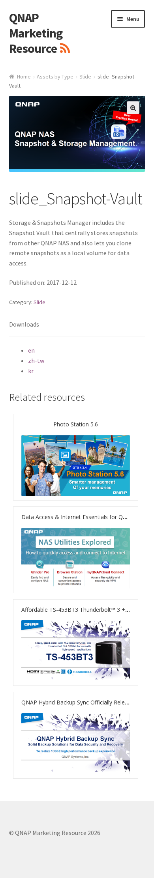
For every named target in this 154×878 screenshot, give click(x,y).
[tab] (77, 324)
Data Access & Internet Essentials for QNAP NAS (84, 517)
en (31, 350)
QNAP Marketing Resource (35, 33)
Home (24, 76)
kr (31, 371)
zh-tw (36, 360)
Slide (85, 76)
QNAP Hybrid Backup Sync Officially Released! (79, 702)
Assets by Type (55, 76)
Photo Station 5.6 (75, 424)
